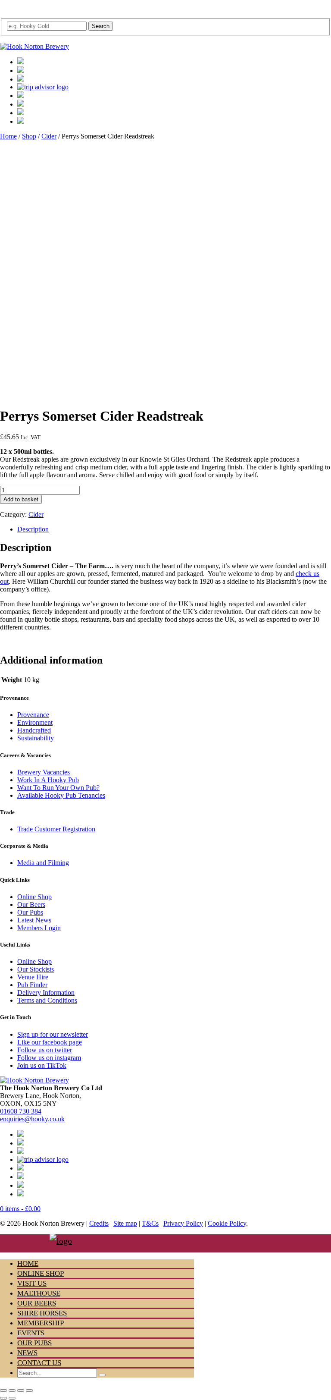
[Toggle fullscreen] (12, 1390)
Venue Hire (32, 977)
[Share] (20, 1390)
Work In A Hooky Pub (48, 779)
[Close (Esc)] (29, 1390)
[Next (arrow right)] (12, 1398)
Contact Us (39, 1363)
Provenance (33, 714)
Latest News (34, 920)
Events (30, 1333)
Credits (99, 1223)
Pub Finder (32, 984)
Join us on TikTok (41, 1065)
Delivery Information (46, 992)
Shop (29, 136)
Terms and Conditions (47, 1000)
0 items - (20, 1208)
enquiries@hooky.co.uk (32, 1119)
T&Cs (150, 1223)
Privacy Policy (183, 1223)
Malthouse (38, 1293)
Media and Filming (43, 862)
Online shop (40, 1273)
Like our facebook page (49, 1042)
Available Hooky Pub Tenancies (61, 795)
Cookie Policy (227, 1223)
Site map (125, 1223)
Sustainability (35, 738)
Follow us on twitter (44, 1050)
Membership (40, 1323)
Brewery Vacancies (43, 772)
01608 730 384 (20, 1111)
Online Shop (34, 896)
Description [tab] (33, 529)
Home (8, 136)
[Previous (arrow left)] (3, 1398)
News (27, 1353)
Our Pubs (30, 912)
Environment (35, 722)
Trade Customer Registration (56, 829)
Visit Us (32, 1283)
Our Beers (31, 904)
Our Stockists (35, 969)
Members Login (39, 927)
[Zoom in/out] (3, 1390)
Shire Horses (42, 1313)
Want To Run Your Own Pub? (58, 787)
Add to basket (20, 499)
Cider (48, 136)
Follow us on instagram (49, 1057)
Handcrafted (34, 730)
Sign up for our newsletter (52, 1034)
